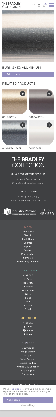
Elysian (28, 305)
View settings (28, 405)
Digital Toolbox (28, 363)
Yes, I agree (13, 400)
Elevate (29, 283)
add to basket (22, 93)
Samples (28, 258)
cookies (16, 389)
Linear (29, 286)
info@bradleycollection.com (30, 183)
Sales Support (28, 359)
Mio (28, 301)
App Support (28, 370)
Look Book (28, 239)
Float (28, 298)
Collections (28, 231)
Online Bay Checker (28, 261)
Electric (28, 235)
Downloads (28, 348)
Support (28, 246)
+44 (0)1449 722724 (30, 179)
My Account (39, 5)
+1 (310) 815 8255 (30, 196)
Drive (29, 279)
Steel (28, 309)
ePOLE (29, 275)
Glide (28, 294)
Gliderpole (28, 290)
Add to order (14, 74)
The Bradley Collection (11, 5)
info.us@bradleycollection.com (29, 200)
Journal (28, 243)
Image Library (28, 352)
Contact (28, 250)
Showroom (28, 374)
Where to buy (28, 254)
